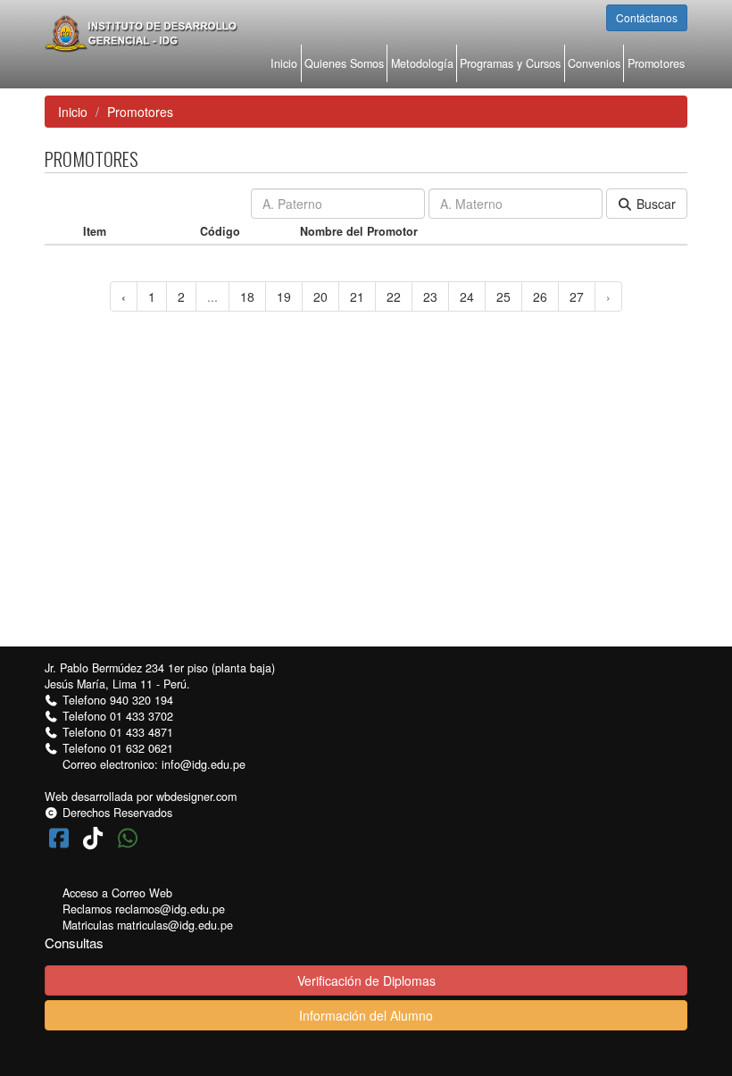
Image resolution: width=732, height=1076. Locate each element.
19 (284, 296)
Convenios (594, 63)
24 (467, 296)
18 (247, 296)
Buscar (654, 204)
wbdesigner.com (196, 796)
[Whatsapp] (127, 837)
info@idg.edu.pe (203, 764)
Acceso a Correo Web (117, 893)
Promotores (656, 63)
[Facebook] (62, 837)
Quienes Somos (344, 63)
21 (357, 296)
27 (577, 296)
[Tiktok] (96, 837)
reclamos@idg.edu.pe (170, 909)
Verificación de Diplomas (366, 980)
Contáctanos (647, 17)
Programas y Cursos (510, 63)
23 (430, 296)
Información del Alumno (366, 1015)
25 (503, 296)
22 (394, 296)
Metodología (422, 63)
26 (540, 296)
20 (320, 296)
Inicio (283, 63)
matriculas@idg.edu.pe (175, 925)
